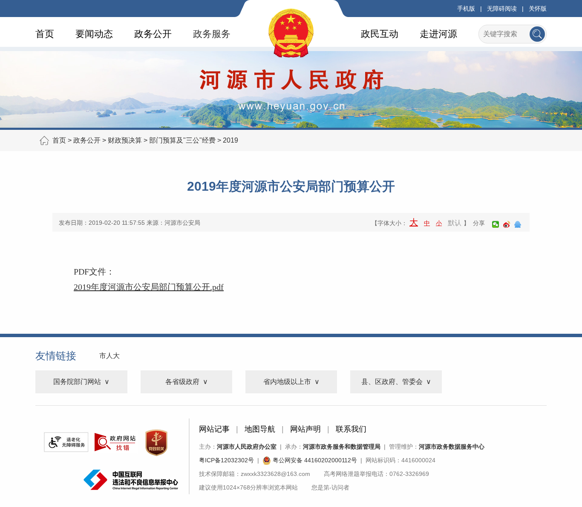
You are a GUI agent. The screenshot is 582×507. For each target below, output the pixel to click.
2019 (230, 140)
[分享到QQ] (517, 224)
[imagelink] (66, 442)
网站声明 (305, 429)
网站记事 (214, 429)
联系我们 (351, 429)
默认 (454, 222)
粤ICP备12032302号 (226, 460)
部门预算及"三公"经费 (182, 140)
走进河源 (438, 34)
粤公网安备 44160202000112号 (314, 460)
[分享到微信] (495, 224)
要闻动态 (94, 34)
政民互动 (379, 34)
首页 (44, 34)
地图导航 (260, 429)
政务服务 (211, 34)
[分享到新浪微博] (506, 224)
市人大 (109, 355)
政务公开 (153, 34)
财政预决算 (125, 140)
